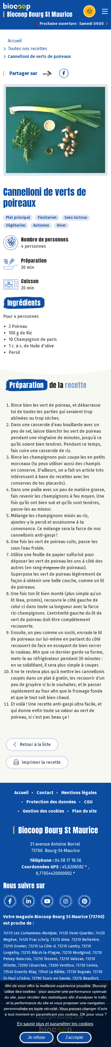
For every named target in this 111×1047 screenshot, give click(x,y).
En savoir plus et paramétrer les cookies (55, 1024)
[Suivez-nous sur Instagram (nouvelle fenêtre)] (65, 901)
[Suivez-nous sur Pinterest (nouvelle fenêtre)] (84, 901)
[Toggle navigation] (105, 13)
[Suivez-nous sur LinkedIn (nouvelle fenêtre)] (28, 901)
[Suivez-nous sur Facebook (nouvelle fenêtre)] (10, 901)
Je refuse (36, 1037)
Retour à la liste (35, 744)
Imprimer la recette (41, 762)
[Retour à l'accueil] (16, 7)
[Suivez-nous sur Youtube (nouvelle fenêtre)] (47, 901)
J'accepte (74, 1037)
